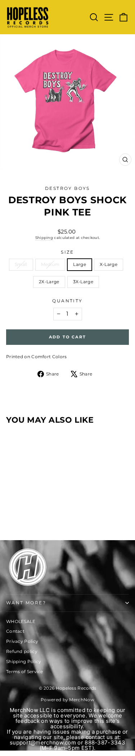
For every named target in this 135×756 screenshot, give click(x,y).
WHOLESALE (21, 621)
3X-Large (83, 281)
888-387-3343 (105, 742)
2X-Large (49, 281)
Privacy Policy (22, 641)
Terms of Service (24, 671)
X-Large (108, 264)
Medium (50, 264)
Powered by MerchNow (67, 699)
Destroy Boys (67, 188)
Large (79, 264)
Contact (15, 631)
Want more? (26, 602)
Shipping (44, 237)
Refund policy (21, 651)
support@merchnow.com (43, 742)
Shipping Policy (23, 661)
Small (21, 264)
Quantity (67, 300)
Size (67, 252)
